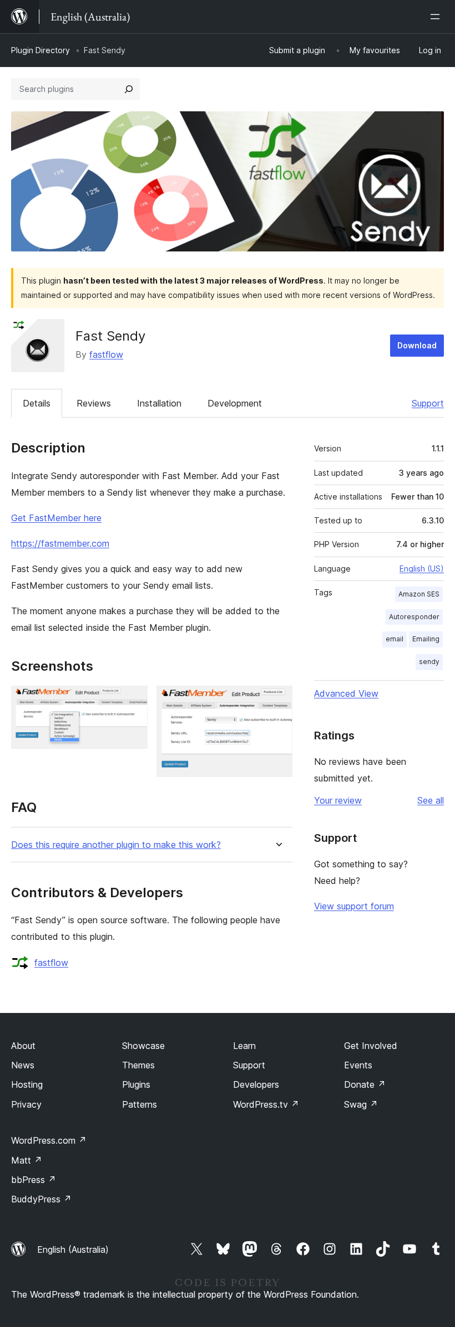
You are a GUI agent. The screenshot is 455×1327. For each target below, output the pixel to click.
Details (36, 403)
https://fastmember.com (60, 543)
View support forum (354, 906)
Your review (338, 800)
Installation (159, 403)
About (23, 1045)
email (394, 639)
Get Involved (370, 1045)
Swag (361, 1104)
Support (428, 403)
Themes (138, 1065)
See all (430, 800)
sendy (429, 661)
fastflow (106, 354)
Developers (256, 1084)
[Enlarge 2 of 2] (277, 700)
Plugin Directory (40, 50)
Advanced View (346, 693)
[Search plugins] (129, 89)
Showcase (143, 1045)
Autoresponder (414, 617)
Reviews (94, 403)
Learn (244, 1045)
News (22, 1065)
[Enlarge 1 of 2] (132, 700)
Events (358, 1065)
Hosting (27, 1084)
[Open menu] (437, 16)
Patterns (139, 1104)
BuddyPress (41, 1199)
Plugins (136, 1084)
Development (235, 403)
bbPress (33, 1179)
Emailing (425, 639)
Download (417, 345)
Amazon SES (418, 594)
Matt (26, 1160)
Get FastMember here (56, 517)
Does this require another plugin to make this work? (116, 845)
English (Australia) (73, 1249)
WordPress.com (49, 1140)
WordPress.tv (266, 1104)
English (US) (422, 568)
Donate (365, 1084)
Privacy (26, 1104)
